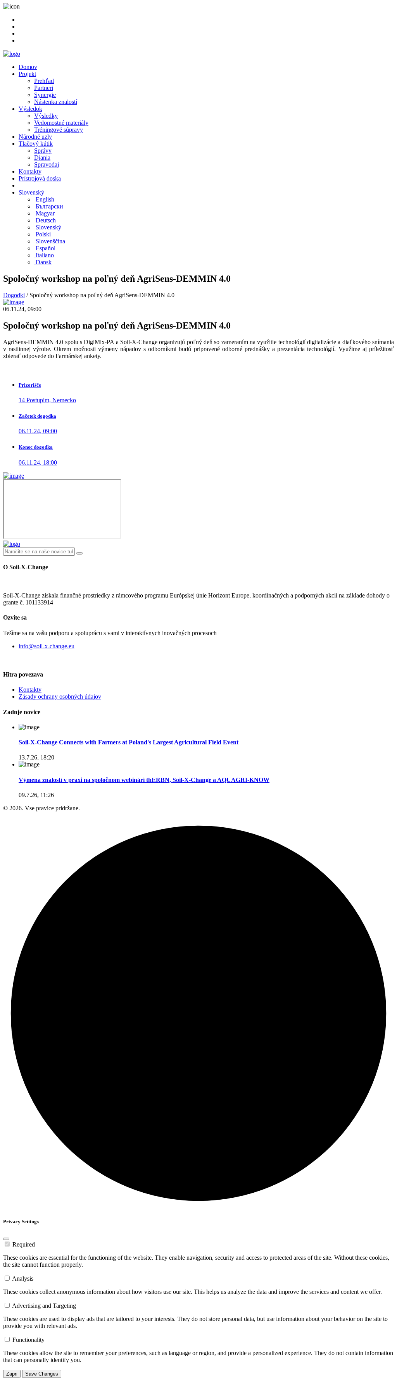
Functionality (28, 1339)
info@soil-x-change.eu (46, 646)
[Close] (6, 1239)
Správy (43, 150)
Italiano (44, 255)
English (44, 199)
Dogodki (14, 295)
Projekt (27, 74)
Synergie (45, 94)
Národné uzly (35, 136)
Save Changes (41, 1374)
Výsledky (46, 115)
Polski (42, 234)
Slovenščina (49, 241)
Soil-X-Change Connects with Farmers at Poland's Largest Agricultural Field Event (128, 742)
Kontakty (30, 171)
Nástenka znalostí (55, 101)
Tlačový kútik (36, 143)
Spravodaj (46, 164)
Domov (28, 67)
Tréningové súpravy (58, 129)
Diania (42, 157)
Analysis (22, 1278)
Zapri (11, 1374)
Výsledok (30, 108)
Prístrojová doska (40, 178)
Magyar (44, 213)
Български (48, 206)
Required (23, 1244)
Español (44, 248)
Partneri (43, 87)
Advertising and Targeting (44, 1305)
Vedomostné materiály (61, 122)
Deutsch (45, 220)
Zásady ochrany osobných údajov (60, 696)
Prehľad (44, 80)
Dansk (43, 262)
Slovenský (31, 192)
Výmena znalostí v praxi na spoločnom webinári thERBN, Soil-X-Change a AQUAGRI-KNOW (144, 780)
